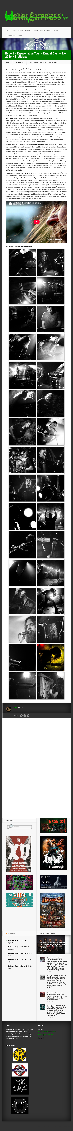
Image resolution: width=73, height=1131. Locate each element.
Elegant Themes (51, 1126)
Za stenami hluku (10, 35)
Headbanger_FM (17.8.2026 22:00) (17, 940)
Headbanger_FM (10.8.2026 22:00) (17, 947)
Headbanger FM (11, 933)
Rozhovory (56, 30)
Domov (7, 62)
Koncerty (27, 30)
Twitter (28, 715)
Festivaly (35, 30)
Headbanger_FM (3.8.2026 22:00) (17, 953)
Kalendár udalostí (45, 30)
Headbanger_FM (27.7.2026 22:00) (17, 960)
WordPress (67, 1126)
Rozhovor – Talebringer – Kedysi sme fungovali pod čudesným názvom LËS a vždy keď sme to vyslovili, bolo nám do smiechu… (57, 996)
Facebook (24, 715)
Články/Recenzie (18, 30)
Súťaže (20, 35)
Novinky (8, 30)
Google (21, 715)
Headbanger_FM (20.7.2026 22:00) (17, 966)
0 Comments (39, 69)
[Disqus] (36, 747)
